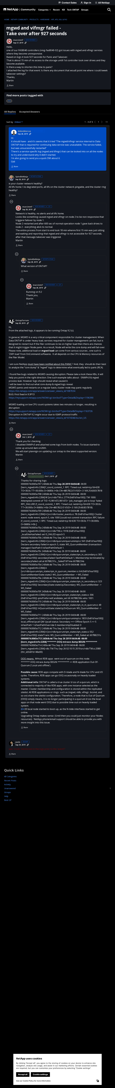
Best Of (7, 800)
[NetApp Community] (19, 10)
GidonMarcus (24, 131)
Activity (7, 784)
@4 (22, 709)
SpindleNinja (21, 176)
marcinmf (18, 40)
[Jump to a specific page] (106, 122)
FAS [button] (9, 101)
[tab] (10, 111)
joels (17, 742)
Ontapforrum (22, 320)
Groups (7, 792)
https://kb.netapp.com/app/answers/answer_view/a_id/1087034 (42, 391)
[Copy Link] (25, 43)
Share (9, 85)
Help (6, 796)
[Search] (109, 9)
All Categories (10, 776)
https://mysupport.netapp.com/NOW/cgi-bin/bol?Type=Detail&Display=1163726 (51, 411)
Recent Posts (10, 780)
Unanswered (57, 788)
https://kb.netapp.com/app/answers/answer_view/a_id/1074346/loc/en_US (47, 417)
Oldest (17, 122)
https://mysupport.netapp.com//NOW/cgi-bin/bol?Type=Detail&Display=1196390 (51, 397)
